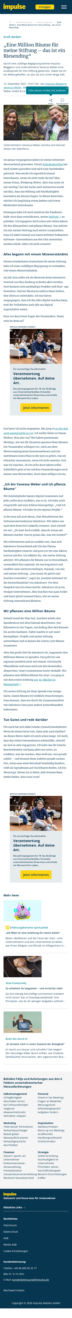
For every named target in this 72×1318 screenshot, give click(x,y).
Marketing (9, 1123)
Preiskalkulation (12, 1170)
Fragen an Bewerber (50, 1101)
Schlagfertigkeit (12, 1097)
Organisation (45, 1123)
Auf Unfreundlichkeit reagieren (15, 1106)
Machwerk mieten (13, 1290)
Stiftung (54, 216)
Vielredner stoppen (14, 1115)
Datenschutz (10, 1231)
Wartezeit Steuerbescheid (18, 1177)
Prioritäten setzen (48, 1166)
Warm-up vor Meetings (51, 1130)
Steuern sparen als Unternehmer (14, 1157)
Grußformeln (45, 1134)
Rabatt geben (11, 1134)
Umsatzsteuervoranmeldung (20, 1174)
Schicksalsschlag (53, 164)
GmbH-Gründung (48, 1155)
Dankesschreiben (48, 1126)
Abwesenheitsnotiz (14, 1112)
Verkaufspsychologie (15, 1130)
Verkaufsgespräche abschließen (14, 1143)
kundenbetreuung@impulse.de (30, 1279)
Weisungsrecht (46, 1104)
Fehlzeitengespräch (49, 1108)
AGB (5, 1238)
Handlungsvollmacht (50, 1137)
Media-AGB (10, 1244)
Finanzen (8, 1152)
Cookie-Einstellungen (15, 1251)
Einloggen (45, 7)
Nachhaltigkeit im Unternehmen (48, 1161)
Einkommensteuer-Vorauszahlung (14, 1165)
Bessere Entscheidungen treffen (52, 1176)
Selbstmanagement (15, 1093)
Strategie (43, 1152)
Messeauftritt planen (15, 1137)
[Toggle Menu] (64, 7)
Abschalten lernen (14, 1101)
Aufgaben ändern (48, 1112)
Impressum (10, 1225)
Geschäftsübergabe (49, 1170)
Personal (43, 1093)
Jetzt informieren (36, 408)
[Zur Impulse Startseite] (10, 22)
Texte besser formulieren (18, 1126)
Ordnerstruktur (47, 1141)
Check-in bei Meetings (51, 1097)
